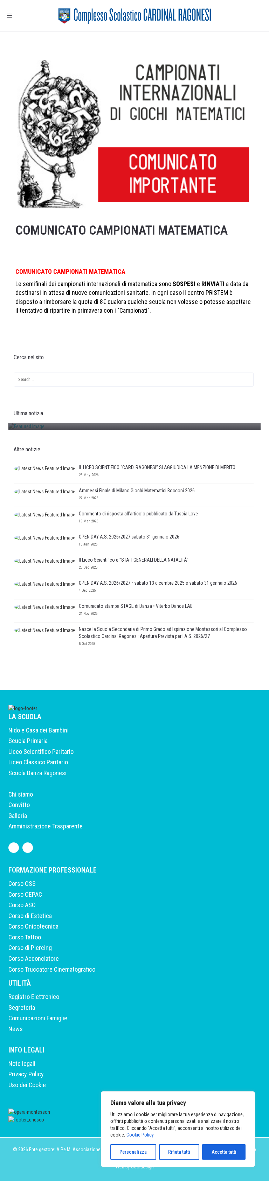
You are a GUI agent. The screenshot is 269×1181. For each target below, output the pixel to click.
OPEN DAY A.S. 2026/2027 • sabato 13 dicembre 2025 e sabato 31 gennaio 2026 (158, 583)
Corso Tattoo (24, 937)
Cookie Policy (140, 1135)
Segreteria (21, 1007)
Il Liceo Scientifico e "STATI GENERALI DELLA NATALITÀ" (133, 560)
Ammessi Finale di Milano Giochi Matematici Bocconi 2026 (137, 490)
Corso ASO (22, 905)
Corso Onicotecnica (33, 926)
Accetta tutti (224, 1152)
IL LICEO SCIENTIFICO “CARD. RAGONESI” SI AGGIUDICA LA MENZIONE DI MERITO (157, 467)
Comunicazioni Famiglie (37, 1018)
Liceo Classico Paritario (38, 762)
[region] (178, 1129)
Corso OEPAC (25, 894)
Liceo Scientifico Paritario (41, 751)
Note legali (21, 1063)
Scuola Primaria (28, 740)
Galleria (17, 815)
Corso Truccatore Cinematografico (51, 969)
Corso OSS (22, 883)
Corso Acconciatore (33, 958)
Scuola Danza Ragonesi (37, 773)
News (15, 1029)
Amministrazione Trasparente (45, 826)
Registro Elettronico (33, 996)
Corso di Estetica (30, 915)
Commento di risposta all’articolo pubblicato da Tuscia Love (138, 513)
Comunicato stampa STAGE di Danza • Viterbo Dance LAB (136, 606)
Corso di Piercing (30, 947)
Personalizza (133, 1152)
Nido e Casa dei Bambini (38, 730)
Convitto (19, 804)
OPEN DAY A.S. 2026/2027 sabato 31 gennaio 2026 (129, 537)
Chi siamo (20, 794)
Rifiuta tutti (179, 1152)
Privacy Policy (26, 1074)
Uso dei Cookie (27, 1085)
